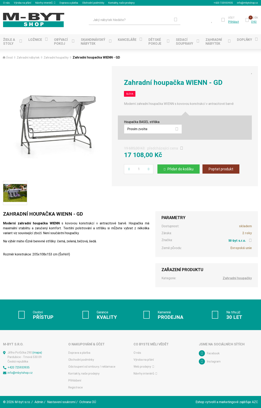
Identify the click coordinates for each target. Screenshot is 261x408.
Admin (38, 402)
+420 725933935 (223, 2)
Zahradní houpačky (56, 57)
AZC (255, 402)
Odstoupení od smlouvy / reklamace (91, 366)
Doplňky (244, 40)
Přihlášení (74, 380)
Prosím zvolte (137, 129)
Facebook (213, 353)
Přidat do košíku (180, 169)
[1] (175, 20)
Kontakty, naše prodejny (121, 2)
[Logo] (33, 20)
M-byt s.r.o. (237, 241)
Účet (231, 17)
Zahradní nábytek (214, 41)
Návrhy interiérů (44, 2)
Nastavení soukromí (61, 402)
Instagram (214, 361)
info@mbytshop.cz (247, 2)
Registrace (75, 387)
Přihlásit (233, 21)
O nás (6, 2)
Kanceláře (127, 40)
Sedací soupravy (184, 41)
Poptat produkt (221, 169)
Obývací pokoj (61, 41)
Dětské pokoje (154, 41)
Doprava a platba (69, 2)
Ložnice (35, 40)
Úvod (9, 57)
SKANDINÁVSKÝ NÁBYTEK (93, 41)
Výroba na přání (22, 2)
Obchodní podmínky (93, 2)
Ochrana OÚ (87, 402)
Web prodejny (142, 366)
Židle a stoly (9, 41)
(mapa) (37, 352)
